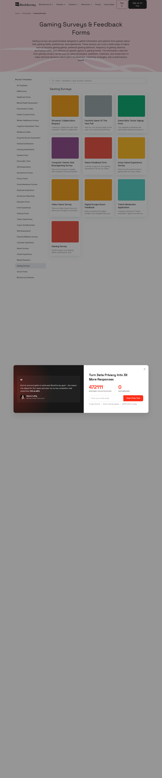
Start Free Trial (133, 398)
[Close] (145, 369)
